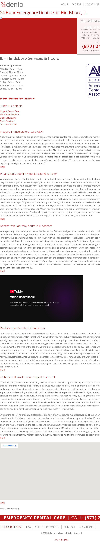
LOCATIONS (92, 4)
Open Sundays (7, 121)
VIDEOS (76, 4)
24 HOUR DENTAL (11, 527)
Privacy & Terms (61, 540)
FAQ (28, 527)
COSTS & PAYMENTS (47, 527)
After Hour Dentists (9, 114)
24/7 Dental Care (8, 124)
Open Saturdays (8, 117)
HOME (64, 4)
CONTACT (69, 527)
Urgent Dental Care (9, 111)
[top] (2, 166)
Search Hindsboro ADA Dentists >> (18, 98)
